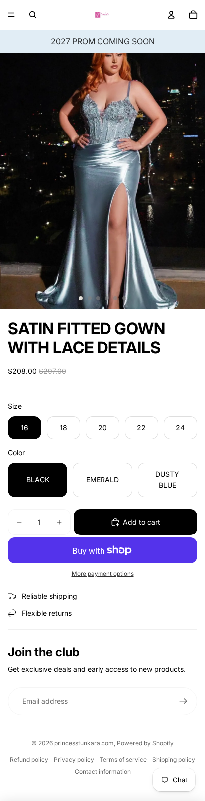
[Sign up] (183, 701)
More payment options (103, 573)
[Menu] (11, 14)
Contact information (103, 771)
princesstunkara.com (84, 743)
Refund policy (29, 759)
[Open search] (33, 15)
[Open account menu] (171, 15)
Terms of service (123, 759)
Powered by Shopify (145, 743)
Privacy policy (74, 759)
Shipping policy (173, 759)
